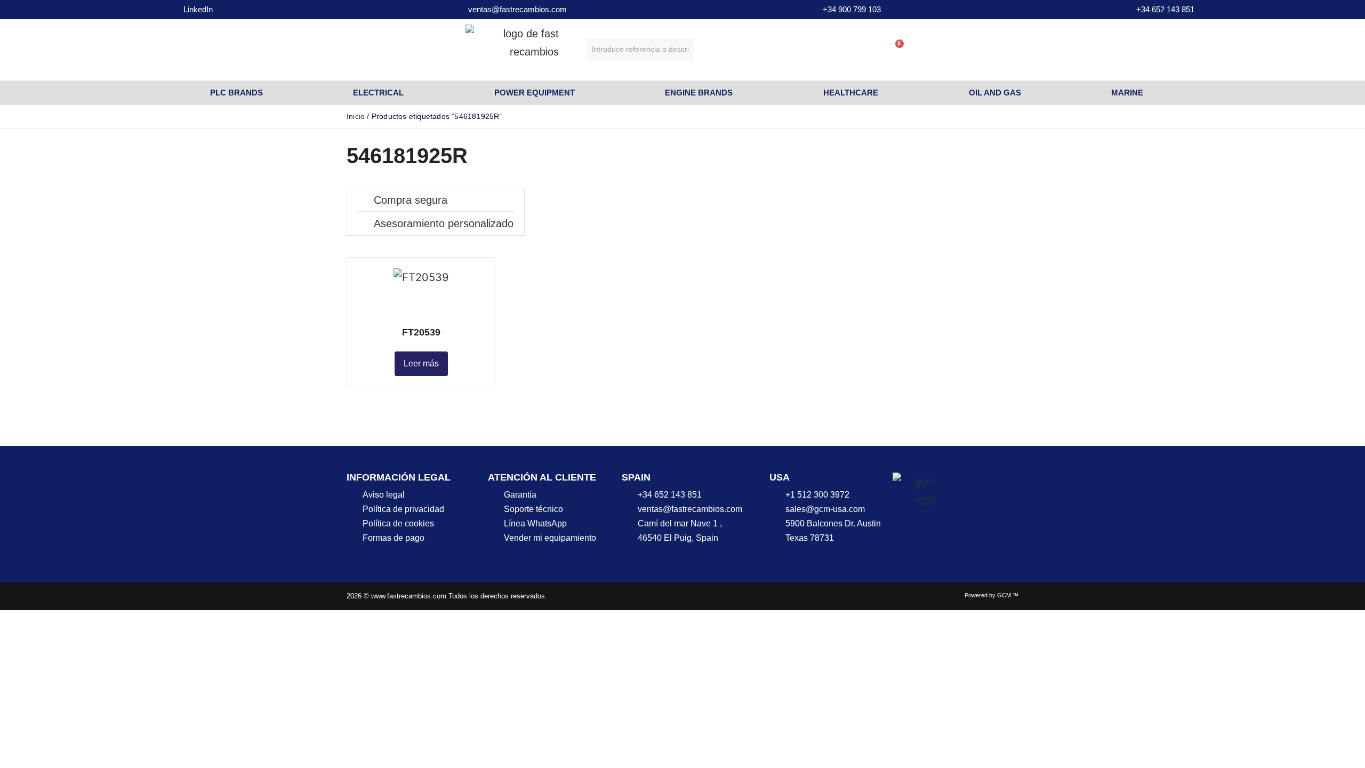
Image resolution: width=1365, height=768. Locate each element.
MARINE (1127, 92)
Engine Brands (699, 92)
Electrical (378, 92)
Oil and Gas (995, 92)
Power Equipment (534, 92)
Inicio (356, 116)
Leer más (421, 363)
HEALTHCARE (850, 92)
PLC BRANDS (236, 92)
